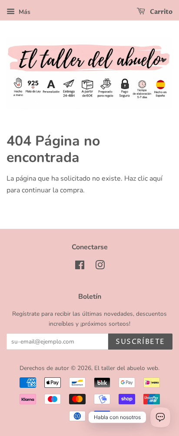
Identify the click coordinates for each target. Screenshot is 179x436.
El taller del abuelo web (126, 368)
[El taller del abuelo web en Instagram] (100, 267)
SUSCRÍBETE (140, 342)
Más (23, 12)
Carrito (160, 12)
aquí (155, 178)
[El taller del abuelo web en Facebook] (80, 267)
